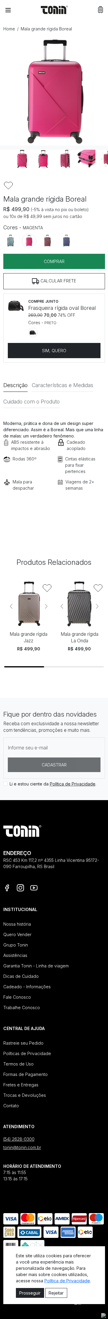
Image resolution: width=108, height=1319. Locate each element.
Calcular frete (57, 280)
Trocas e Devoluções (24, 1095)
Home (9, 28)
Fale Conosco (17, 997)
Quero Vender (17, 934)
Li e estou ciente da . (53, 783)
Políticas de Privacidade (27, 1053)
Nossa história (17, 924)
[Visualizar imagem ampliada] (54, 92)
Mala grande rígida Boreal (46, 28)
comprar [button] (54, 261)
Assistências (15, 955)
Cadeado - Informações (27, 986)
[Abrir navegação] (8, 10)
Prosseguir (29, 1292)
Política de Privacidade (72, 783)
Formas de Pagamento (25, 1074)
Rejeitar (56, 1292)
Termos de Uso (18, 1063)
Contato (11, 1105)
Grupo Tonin (15, 944)
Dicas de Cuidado (21, 976)
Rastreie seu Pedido (23, 1043)
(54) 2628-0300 (18, 1139)
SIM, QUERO (54, 350)
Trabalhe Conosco (21, 1007)
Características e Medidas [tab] (62, 385)
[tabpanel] (54, 464)
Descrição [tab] (15, 385)
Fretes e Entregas (20, 1084)
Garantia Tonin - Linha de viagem (36, 965)
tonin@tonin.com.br (22, 1147)
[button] (100, 9)
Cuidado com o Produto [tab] (31, 401)
